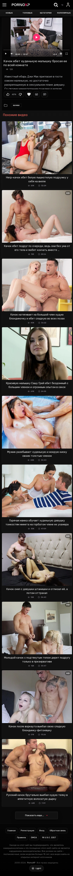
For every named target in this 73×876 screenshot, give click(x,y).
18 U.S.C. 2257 (49, 837)
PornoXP (31, 863)
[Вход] (68, 4)
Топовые (27, 13)
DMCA (34, 837)
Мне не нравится (20, 94)
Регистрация (27, 830)
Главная (11, 830)
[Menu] (4, 5)
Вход (41, 830)
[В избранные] (29, 94)
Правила (21, 837)
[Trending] (62, 4)
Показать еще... (34, 815)
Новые (9, 13)
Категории (46, 13)
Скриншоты (36, 94)
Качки (16, 105)
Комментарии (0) (44, 94)
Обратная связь (58, 830)
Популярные (64, 13)
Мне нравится (7, 94)
